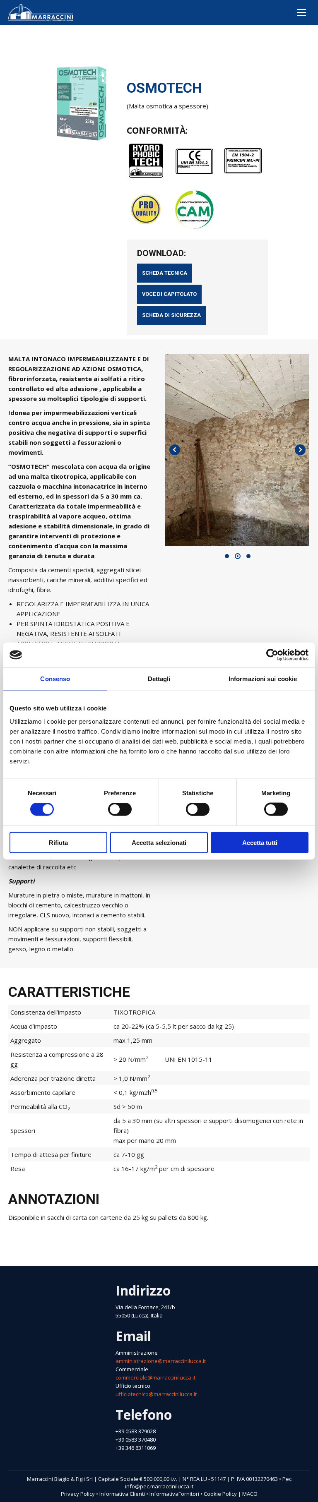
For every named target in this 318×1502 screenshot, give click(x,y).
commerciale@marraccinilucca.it (155, 1377)
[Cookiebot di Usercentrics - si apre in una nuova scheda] (272, 655)
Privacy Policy (78, 1493)
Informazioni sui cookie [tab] (263, 678)
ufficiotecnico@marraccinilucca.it (156, 1394)
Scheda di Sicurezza (171, 315)
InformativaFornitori (174, 1493)
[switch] (120, 809)
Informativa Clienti (122, 1493)
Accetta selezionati (159, 842)
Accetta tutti (259, 842)
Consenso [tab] (55, 678)
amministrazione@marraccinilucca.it (161, 1361)
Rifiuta (58, 842)
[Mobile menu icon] (301, 12)
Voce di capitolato (169, 294)
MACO (250, 1493)
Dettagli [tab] (159, 678)
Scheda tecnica (164, 273)
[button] (227, 556)
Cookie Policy (220, 1493)
